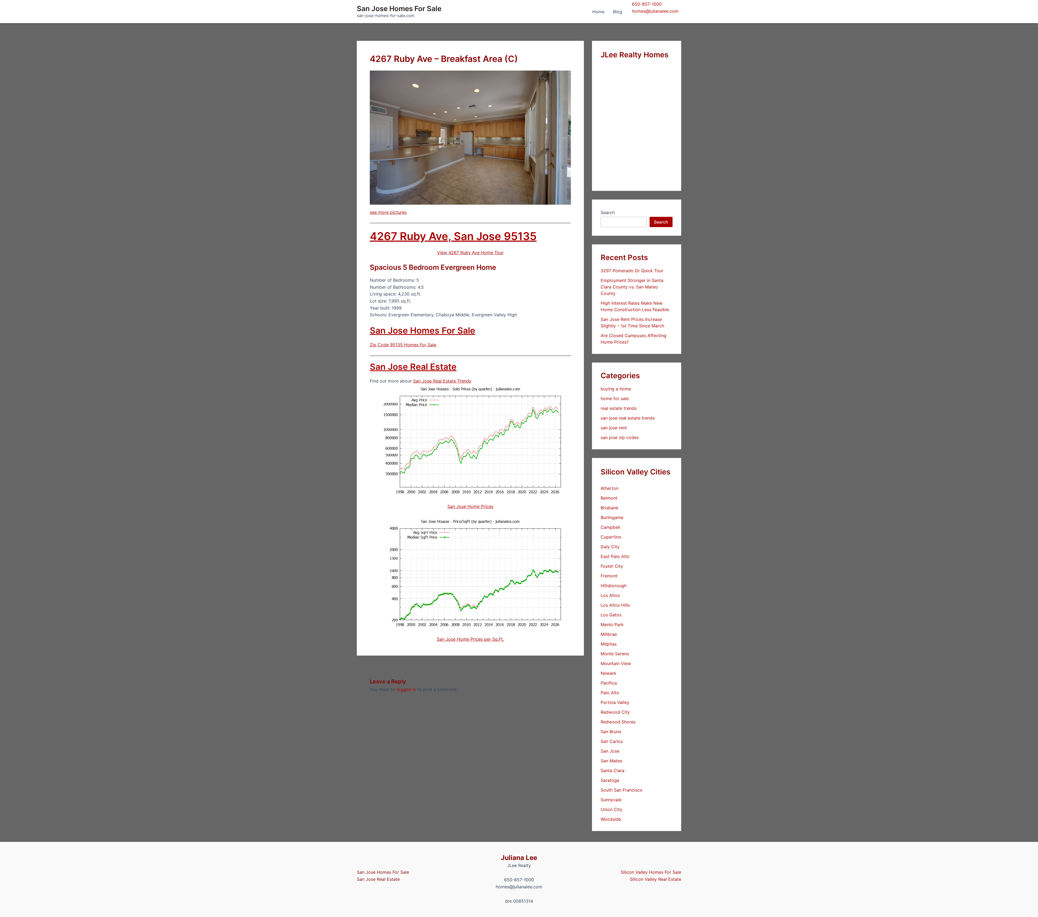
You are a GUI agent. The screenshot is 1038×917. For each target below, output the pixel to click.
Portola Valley (615, 702)
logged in (406, 689)
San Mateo (612, 760)
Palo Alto (610, 692)
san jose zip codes (620, 437)
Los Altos (610, 595)
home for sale (615, 398)
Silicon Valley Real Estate (655, 879)
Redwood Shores (618, 722)
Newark (608, 673)
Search (608, 212)
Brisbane (609, 507)
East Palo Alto (615, 556)
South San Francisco (622, 790)
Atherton (609, 488)
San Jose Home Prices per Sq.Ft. (470, 639)
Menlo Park (612, 624)
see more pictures (388, 212)
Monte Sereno (615, 653)
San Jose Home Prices (470, 506)
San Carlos (612, 741)
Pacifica (609, 683)
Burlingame (612, 517)
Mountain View (616, 663)
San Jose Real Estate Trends (442, 381)
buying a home (616, 388)
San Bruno (611, 731)
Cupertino (611, 537)
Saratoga (610, 780)
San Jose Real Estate (413, 366)
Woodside (611, 819)
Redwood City (615, 712)
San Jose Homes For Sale (399, 8)
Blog (617, 11)
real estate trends (619, 408)
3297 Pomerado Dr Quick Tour (632, 270)
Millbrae (609, 634)
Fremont (609, 576)
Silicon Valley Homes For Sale (651, 872)
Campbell (610, 527)
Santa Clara (612, 770)
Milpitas (609, 644)
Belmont (609, 498)
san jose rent (614, 427)
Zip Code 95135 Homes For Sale (403, 344)
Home (598, 11)
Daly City (610, 546)
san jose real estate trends (628, 418)
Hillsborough (614, 585)
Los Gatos (611, 614)
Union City (611, 809)
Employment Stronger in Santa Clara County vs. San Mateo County (632, 287)
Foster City (612, 566)
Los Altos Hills (615, 605)
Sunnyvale (611, 799)
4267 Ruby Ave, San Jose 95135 (453, 236)
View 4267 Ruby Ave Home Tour (470, 252)
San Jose (610, 751)
